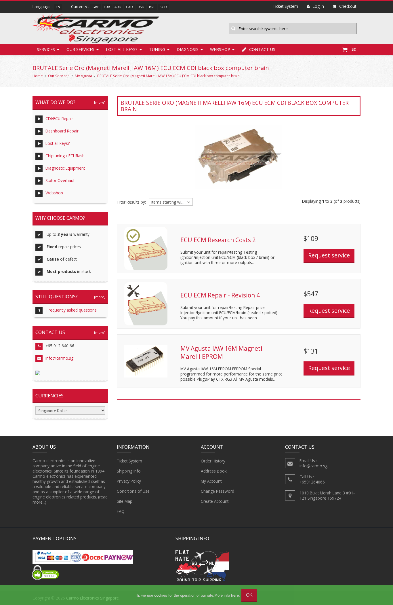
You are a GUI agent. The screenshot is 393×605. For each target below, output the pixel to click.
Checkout (347, 6)
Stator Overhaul (59, 180)
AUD (118, 7)
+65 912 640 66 (59, 345)
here (235, 595)
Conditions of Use (133, 491)
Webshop (220, 49)
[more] (98, 102)
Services (46, 49)
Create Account (214, 501)
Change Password (217, 491)
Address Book (214, 471)
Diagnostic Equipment (65, 168)
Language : (43, 6)
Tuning (157, 49)
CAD (129, 7)
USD (141, 7)
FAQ (121, 511)
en (58, 7)
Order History (213, 461)
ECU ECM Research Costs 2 (218, 240)
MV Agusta (83, 75)
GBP (95, 7)
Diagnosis (188, 49)
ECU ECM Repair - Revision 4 (220, 295)
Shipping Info (129, 471)
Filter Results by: (131, 202)
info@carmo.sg (59, 358)
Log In (318, 6)
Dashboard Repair (62, 131)
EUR (107, 7)
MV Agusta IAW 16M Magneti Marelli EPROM (221, 352)
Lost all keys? (122, 49)
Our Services (80, 49)
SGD (163, 7)
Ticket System (129, 461)
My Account (211, 481)
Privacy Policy (129, 481)
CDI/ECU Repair (59, 118)
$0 (354, 49)
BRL (152, 7)
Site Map (124, 501)
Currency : (80, 6)
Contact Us (262, 49)
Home (38, 75)
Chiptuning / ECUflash (65, 155)
